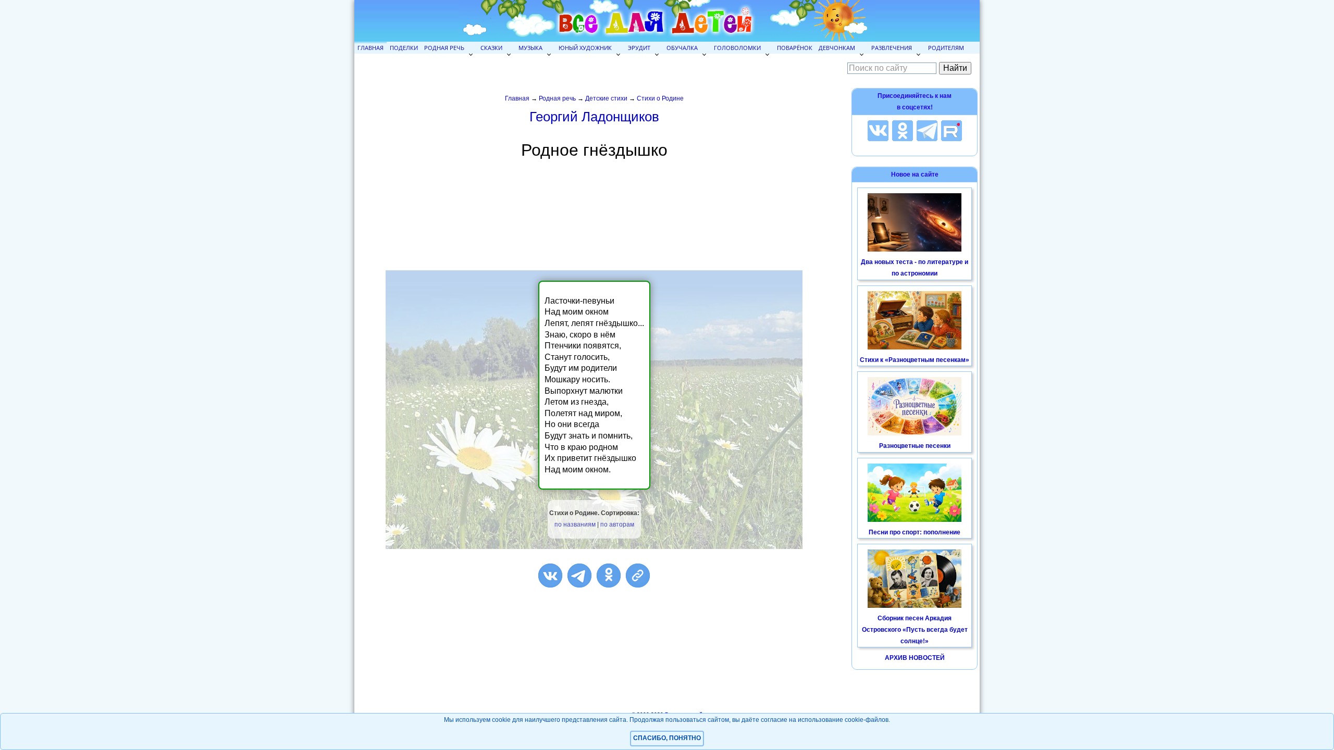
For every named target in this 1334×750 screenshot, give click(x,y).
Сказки (491, 48)
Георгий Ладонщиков (594, 116)
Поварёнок (794, 48)
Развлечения (891, 48)
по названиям (575, 524)
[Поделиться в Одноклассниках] (609, 576)
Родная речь (444, 48)
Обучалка (682, 48)
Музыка (530, 48)
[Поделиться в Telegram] (579, 576)
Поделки (404, 48)
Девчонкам (837, 48)
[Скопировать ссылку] (638, 576)
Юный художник (585, 48)
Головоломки (737, 48)
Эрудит (639, 48)
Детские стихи (606, 98)
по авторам (617, 524)
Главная (370, 48)
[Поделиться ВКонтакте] (550, 576)
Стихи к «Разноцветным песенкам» (914, 360)
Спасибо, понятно (667, 738)
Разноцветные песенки (914, 445)
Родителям (946, 48)
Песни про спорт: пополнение (914, 532)
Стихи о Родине (660, 98)
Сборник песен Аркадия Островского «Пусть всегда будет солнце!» (915, 629)
